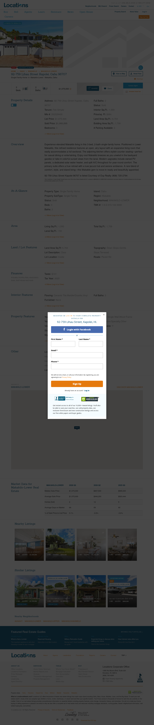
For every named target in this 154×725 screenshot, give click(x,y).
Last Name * (84, 339)
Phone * (55, 361)
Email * (54, 350)
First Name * (57, 339)
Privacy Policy (66, 377)
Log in (69, 316)
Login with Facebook (78, 329)
